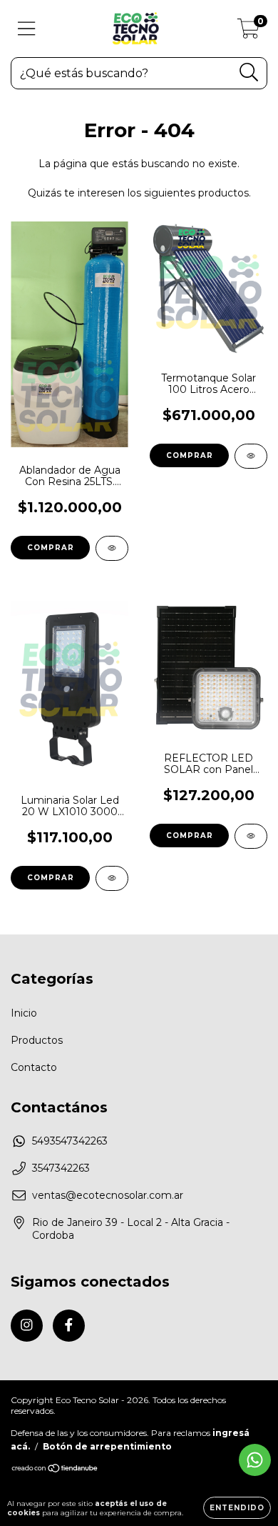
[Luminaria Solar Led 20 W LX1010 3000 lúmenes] (112, 878)
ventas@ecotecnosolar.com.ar (107, 1195)
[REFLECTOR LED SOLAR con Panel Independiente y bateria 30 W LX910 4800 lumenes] (251, 836)
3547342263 (61, 1168)
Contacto (34, 1067)
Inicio (24, 1013)
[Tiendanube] (55, 1470)
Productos (37, 1040)
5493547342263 (70, 1140)
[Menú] (27, 29)
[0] (248, 32)
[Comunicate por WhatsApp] (255, 1460)
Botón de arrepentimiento (107, 1446)
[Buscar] (249, 72)
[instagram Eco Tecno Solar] (27, 1326)
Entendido (237, 1507)
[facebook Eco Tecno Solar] (69, 1326)
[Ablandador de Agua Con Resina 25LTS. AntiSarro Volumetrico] (112, 548)
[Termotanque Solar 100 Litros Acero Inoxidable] (251, 456)
